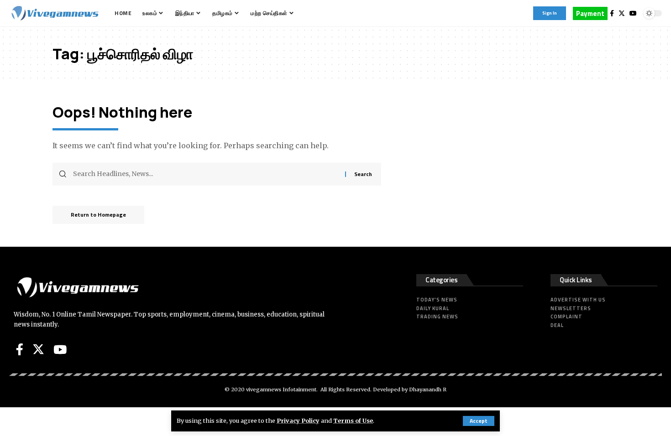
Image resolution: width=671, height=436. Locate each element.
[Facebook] (612, 13)
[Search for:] (205, 174)
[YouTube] (633, 13)
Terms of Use (353, 420)
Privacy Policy (298, 420)
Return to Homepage (98, 214)
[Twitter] (621, 13)
